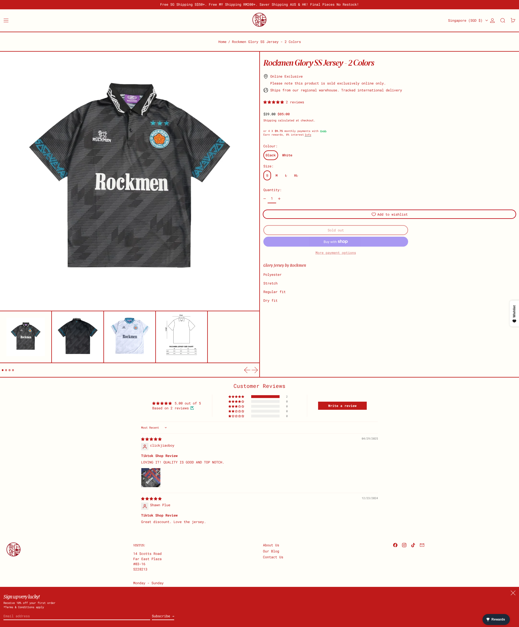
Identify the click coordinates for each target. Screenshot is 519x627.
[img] (151, 439)
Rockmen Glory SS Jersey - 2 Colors (266, 41)
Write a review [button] (342, 405)
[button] (502, 20)
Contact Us (273, 557)
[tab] (3, 370)
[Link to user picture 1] (151, 477)
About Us (271, 545)
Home (222, 41)
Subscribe (161, 616)
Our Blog (271, 551)
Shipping (269, 120)
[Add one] (279, 199)
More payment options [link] (335, 252)
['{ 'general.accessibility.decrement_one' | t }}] (265, 199)
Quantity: (272, 189)
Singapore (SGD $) (466, 20)
